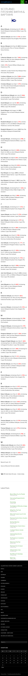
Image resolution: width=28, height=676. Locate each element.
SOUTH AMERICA (4, 606)
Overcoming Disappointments (17, 498)
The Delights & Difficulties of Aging (18, 506)
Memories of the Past (15, 542)
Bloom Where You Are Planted (17, 494)
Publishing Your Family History (17, 526)
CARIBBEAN (3, 580)
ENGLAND (3, 586)
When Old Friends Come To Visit (18, 514)
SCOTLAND (3, 603)
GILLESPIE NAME (4, 615)
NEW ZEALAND (4, 597)
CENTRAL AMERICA (5, 583)
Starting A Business (14, 522)
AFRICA (2, 568)
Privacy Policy (3, 674)
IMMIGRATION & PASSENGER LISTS (8, 618)
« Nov (2, 667)
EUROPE (3, 589)
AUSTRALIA (3, 574)
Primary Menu (26, 2)
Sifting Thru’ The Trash (15, 510)
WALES (2, 612)
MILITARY (3, 624)
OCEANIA (3, 600)
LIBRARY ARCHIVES (5, 621)
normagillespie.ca (6, 2)
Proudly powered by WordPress (14, 674)
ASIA (2, 571)
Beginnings (12, 558)
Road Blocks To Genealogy (16, 554)
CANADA (3, 577)
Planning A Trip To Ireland (16, 546)
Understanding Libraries (16, 534)
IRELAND (3, 592)
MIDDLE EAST (4, 595)
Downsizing (13, 502)
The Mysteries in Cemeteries (17, 538)
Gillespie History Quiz (15, 550)
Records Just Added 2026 (7, 635)
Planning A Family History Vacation (18, 518)
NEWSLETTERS (4, 630)
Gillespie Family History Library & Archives (11, 565)
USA (2, 609)
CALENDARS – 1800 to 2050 (7, 632)
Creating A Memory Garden (16, 530)
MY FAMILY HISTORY (5, 627)
